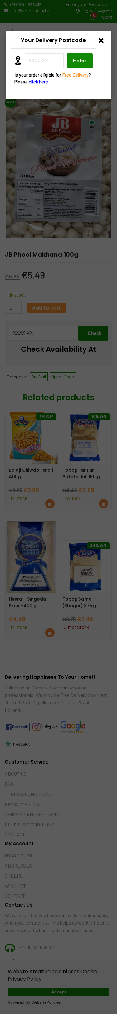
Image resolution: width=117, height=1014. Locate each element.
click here (38, 81)
